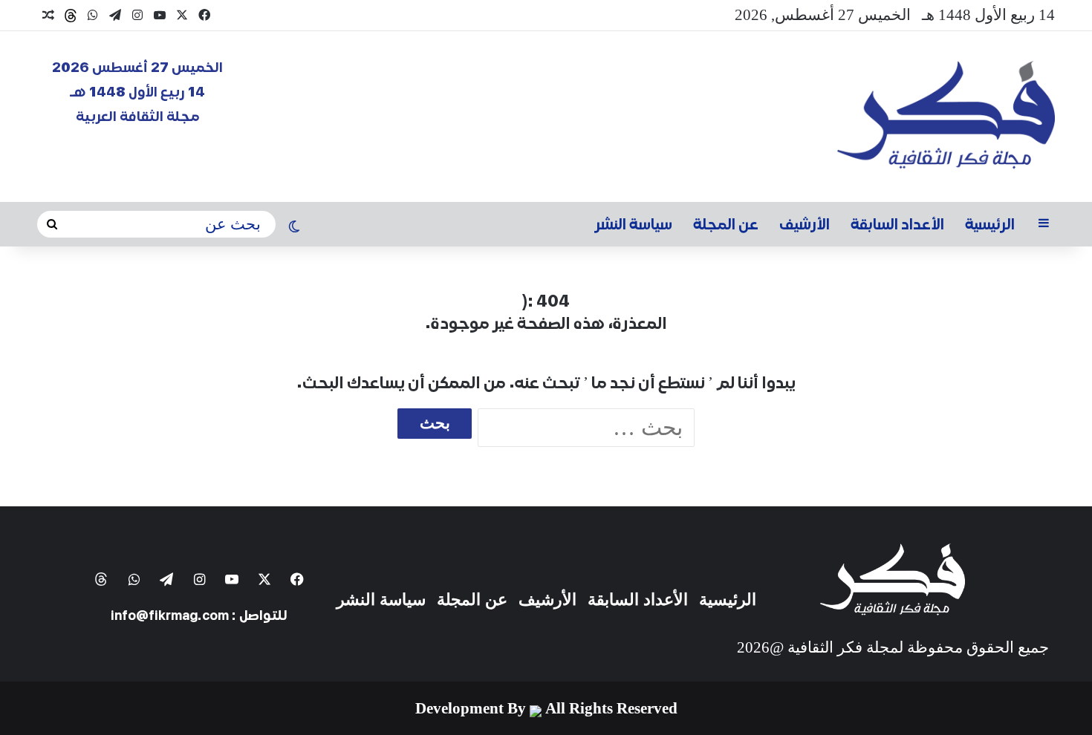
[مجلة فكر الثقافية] (946, 116)
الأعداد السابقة (897, 224)
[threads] (70, 15)
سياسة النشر (633, 224)
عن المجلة (725, 224)
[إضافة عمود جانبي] (1044, 224)
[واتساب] (93, 15)
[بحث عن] (52, 224)
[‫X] (182, 15)
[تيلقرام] (115, 15)
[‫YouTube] (160, 15)
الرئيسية (990, 224)
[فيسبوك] (204, 15)
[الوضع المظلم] (294, 228)
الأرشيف (804, 224)
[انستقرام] (137, 15)
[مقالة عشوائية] (48, 15)
